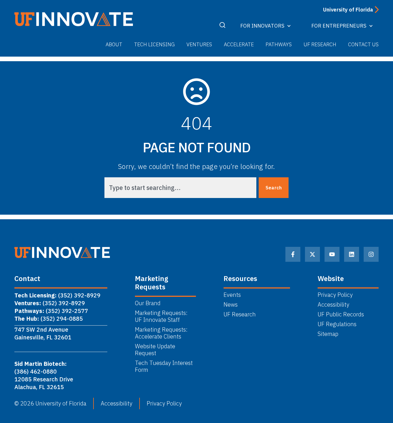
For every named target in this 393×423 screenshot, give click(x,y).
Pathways (279, 44)
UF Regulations (337, 324)
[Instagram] (371, 254)
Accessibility (333, 304)
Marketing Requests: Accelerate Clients (161, 333)
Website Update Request (155, 350)
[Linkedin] (351, 254)
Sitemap (328, 333)
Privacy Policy (335, 294)
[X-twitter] (312, 254)
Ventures (199, 44)
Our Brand (148, 303)
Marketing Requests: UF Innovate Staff (162, 316)
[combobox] (180, 187)
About (114, 44)
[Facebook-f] (292, 254)
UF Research (320, 44)
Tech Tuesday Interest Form (164, 366)
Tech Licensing (154, 44)
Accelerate (239, 44)
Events (232, 294)
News (231, 304)
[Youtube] (332, 254)
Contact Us (363, 44)
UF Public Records (341, 314)
